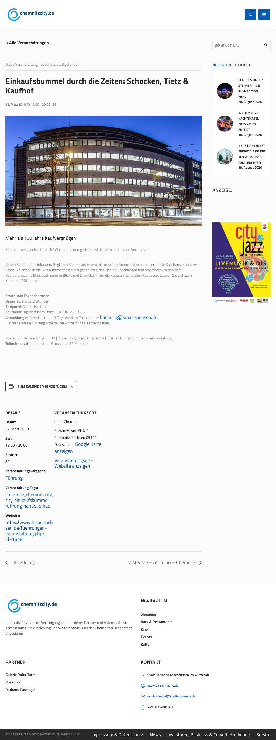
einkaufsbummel (31, 500)
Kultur (146, 644)
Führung (14, 477)
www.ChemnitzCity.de (162, 685)
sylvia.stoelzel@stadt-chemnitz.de (171, 696)
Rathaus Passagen (20, 689)
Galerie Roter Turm (20, 674)
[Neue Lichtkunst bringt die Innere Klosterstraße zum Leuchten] (225, 156)
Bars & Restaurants (157, 621)
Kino (144, 629)
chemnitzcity (39, 494)
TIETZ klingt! (23, 562)
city (9, 500)
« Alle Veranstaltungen (27, 42)
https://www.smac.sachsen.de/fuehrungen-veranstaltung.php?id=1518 (29, 531)
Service (264, 734)
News (155, 734)
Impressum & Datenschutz (117, 734)
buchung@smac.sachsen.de (128, 317)
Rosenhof (13, 682)
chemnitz (14, 494)
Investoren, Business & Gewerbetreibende (209, 734)
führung (13, 505)
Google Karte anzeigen (77, 447)
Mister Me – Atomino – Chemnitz (161, 562)
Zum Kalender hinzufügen (42, 386)
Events (146, 637)
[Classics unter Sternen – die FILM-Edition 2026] (225, 90)
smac (44, 505)
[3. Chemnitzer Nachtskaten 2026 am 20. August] (225, 123)
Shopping (148, 614)
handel (30, 505)
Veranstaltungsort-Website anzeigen (73, 463)
